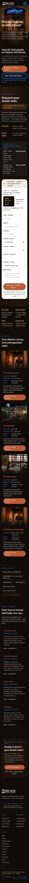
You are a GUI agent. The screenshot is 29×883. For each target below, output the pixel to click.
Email (6, 223)
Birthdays (20, 582)
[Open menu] (25, 3)
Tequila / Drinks (6, 841)
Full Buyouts (9, 591)
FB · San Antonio (23, 877)
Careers (4, 854)
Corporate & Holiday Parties (13, 577)
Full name (8, 215)
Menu (3, 835)
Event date (8, 238)
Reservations (5, 826)
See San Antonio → (14, 76)
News (3, 859)
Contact (4, 851)
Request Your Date (14, 69)
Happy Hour (5, 843)
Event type (8, 262)
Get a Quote (14, 767)
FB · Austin (15, 877)
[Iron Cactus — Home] (8, 3)
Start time (8, 246)
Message (7, 270)
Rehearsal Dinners (12, 572)
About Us (4, 849)
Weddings (7, 582)
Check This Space (14, 397)
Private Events (6, 846)
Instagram (6, 876)
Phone (6, 231)
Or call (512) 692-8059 (14, 772)
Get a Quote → (11, 648)
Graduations (9, 586)
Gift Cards (5, 857)
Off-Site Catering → (12, 595)
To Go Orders (5, 823)
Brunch (4, 838)
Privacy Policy (6, 862)
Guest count (9, 254)
